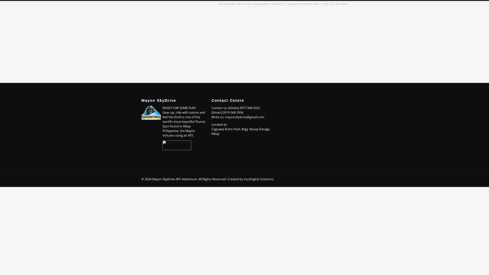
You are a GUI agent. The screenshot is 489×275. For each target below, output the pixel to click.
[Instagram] (208, 4)
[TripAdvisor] (213, 4)
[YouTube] (203, 4)
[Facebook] (187, 4)
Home (240, 38)
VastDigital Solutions (259, 179)
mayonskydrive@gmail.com (244, 117)
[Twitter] (198, 4)
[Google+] (193, 4)
